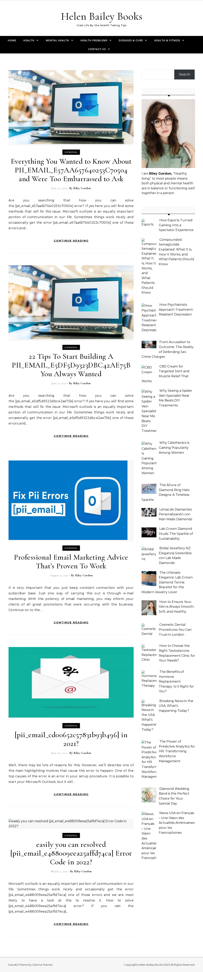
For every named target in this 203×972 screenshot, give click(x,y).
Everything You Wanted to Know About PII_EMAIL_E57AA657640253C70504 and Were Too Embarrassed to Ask (71, 170)
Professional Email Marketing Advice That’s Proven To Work (71, 562)
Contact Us (97, 49)
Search (184, 74)
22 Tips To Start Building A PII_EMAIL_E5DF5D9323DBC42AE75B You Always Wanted (71, 365)
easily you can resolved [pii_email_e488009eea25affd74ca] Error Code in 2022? (71, 853)
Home (12, 40)
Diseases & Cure (131, 40)
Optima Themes (42, 964)
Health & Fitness (167, 40)
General (71, 152)
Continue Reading (71, 240)
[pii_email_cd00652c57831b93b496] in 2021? (71, 739)
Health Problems (93, 40)
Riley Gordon (82, 188)
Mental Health (57, 40)
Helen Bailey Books (101, 16)
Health (28, 40)
